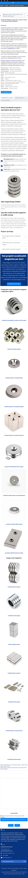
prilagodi (11, 48)
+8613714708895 (5, 855)
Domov (2, 5)
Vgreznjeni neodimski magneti (17, 5)
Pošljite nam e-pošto (7, 92)
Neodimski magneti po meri (5, 849)
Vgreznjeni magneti (5, 27)
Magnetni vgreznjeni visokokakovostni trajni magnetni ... (14, 819)
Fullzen (11, 35)
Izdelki (6, 5)
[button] (14, 283)
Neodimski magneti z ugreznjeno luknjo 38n (11, 60)
